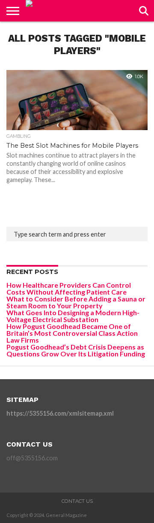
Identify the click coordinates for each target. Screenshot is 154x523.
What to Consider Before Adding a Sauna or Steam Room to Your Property (75, 302)
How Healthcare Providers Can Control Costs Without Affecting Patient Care (68, 288)
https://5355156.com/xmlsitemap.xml (60, 413)
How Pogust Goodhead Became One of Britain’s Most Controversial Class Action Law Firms (72, 333)
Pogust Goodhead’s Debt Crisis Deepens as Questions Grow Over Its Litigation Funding (75, 350)
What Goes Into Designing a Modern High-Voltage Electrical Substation (72, 315)
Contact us (77, 501)
